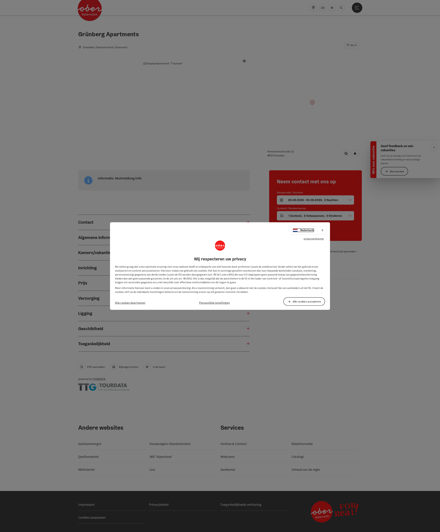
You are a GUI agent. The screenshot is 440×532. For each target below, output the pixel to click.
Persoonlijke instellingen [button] (214, 303)
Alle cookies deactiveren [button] (130, 303)
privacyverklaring (314, 238)
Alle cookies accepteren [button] (307, 301)
